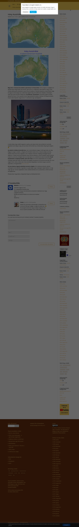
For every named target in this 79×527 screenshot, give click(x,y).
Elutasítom (25, 12)
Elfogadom (33, 12)
